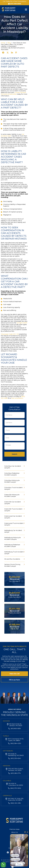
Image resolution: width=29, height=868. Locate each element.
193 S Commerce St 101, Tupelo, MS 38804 (16, 739)
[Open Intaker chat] (12, 867)
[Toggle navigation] (26, 9)
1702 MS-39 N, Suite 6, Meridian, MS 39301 (15, 769)
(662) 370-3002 (15, 788)
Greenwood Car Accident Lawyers (13, 517)
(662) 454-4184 (16, 803)
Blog (9, 43)
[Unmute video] (19, 847)
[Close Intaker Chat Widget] (27, 832)
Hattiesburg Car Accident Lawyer (13, 531)
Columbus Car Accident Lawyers (12, 467)
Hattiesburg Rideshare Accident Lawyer (12, 545)
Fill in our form (14, 680)
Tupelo (6, 736)
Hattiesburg (8, 751)
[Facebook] (8, 853)
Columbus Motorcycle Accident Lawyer (12, 481)
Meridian (6, 766)
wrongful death (22, 323)
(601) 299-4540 (16, 758)
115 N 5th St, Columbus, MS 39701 (16, 784)
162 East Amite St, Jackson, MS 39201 (15, 725)
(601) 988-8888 (15, 4)
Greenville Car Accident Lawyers (12, 502)
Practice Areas (14, 829)
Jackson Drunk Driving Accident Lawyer (12, 565)
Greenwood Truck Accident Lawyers (13, 524)
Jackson (6, 721)
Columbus (7, 781)
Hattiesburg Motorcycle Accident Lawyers (12, 538)
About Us (14, 832)
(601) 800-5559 (16, 728)
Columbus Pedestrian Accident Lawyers (11, 474)
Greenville (7, 795)
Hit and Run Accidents (12, 559)
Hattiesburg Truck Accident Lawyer (14, 552)
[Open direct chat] (25, 832)
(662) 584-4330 (15, 743)
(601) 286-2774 (16, 773)
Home (3, 43)
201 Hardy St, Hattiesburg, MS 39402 (16, 754)
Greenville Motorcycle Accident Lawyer (11, 495)
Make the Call (14, 674)
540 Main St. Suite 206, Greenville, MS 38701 (16, 799)
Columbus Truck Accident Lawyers (13, 488)
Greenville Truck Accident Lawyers (13, 510)
